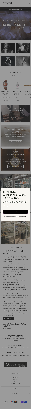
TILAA (15, 211)
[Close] (28, 190)
